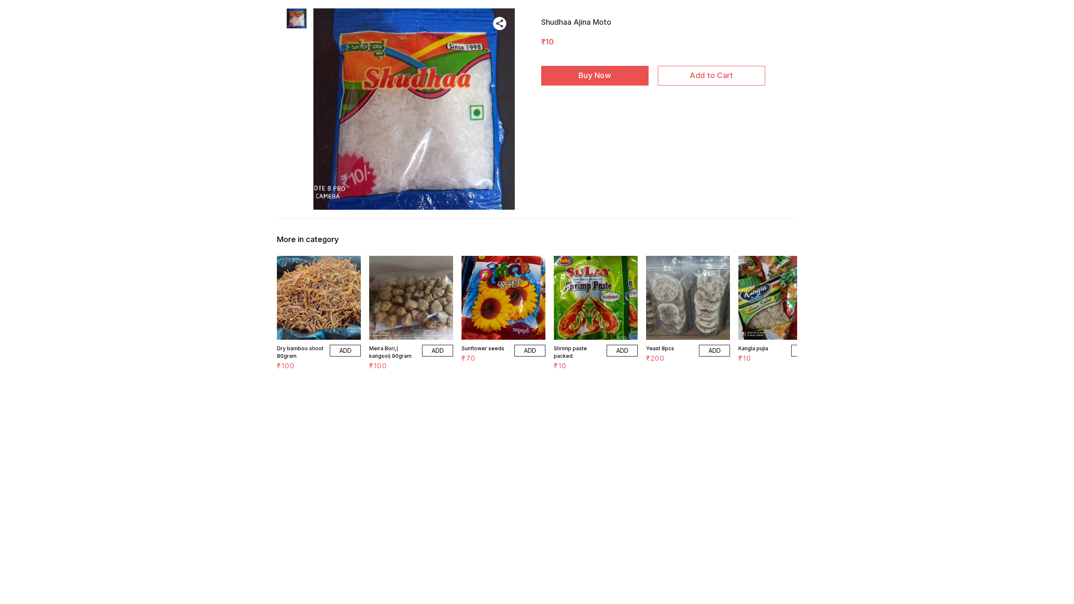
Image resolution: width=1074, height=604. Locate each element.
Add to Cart (711, 75)
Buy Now (595, 75)
